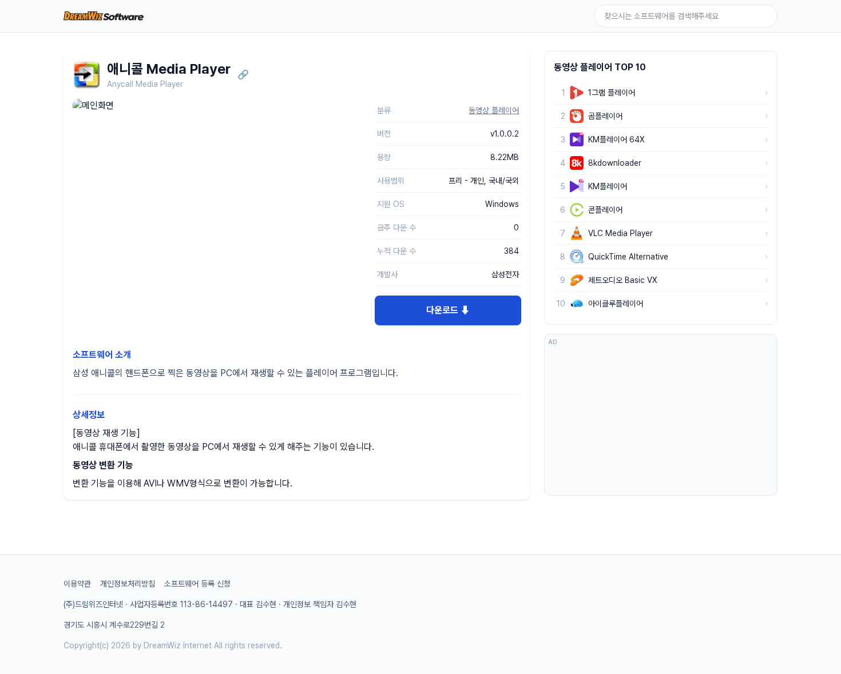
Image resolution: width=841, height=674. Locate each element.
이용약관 (77, 583)
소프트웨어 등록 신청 (197, 583)
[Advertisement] (661, 420)
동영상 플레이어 (494, 110)
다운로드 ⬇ (448, 310)
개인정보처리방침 (127, 583)
